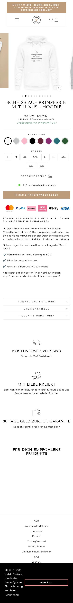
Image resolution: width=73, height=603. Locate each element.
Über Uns (36, 561)
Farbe (36, 134)
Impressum (36, 531)
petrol (56, 141)
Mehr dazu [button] (12, 595)
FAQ (36, 556)
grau (16, 141)
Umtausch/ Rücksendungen (36, 551)
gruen (65, 141)
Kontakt (36, 536)
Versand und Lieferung (36, 301)
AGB (36, 520)
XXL (35, 156)
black (32, 141)
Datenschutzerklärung (36, 525)
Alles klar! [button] (46, 582)
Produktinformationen (36, 315)
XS (53, 156)
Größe (36, 151)
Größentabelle (36, 309)
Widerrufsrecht (36, 546)
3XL (63, 156)
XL (24, 156)
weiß (8, 141)
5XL (42, 165)
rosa (24, 141)
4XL (31, 165)
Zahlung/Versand (36, 541)
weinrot (40, 141)
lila (48, 141)
